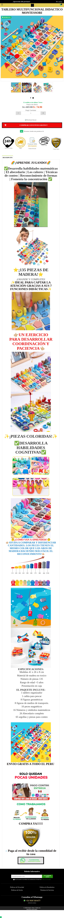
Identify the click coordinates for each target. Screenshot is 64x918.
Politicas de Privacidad (46, 879)
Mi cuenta (59, 1)
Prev (11, 88)
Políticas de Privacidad (17, 887)
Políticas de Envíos (17, 890)
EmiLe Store (31, 908)
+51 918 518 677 (32, 900)
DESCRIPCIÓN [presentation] (7, 157)
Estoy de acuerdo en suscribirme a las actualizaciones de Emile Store (32, 879)
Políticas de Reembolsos (47, 887)
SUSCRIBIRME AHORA (47, 876)
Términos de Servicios (47, 890)
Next (52, 88)
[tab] (7, 157)
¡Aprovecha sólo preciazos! (21, 1)
